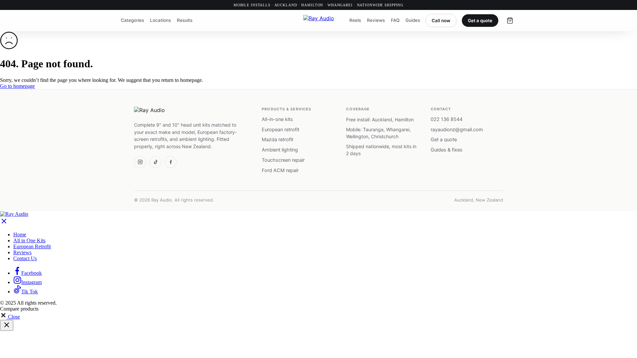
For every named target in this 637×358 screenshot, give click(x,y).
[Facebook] (171, 162)
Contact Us (25, 258)
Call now (441, 20)
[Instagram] (140, 162)
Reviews (376, 20)
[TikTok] (155, 162)
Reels (355, 20)
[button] (10, 317)
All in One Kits (29, 240)
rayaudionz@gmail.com (457, 130)
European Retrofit (32, 246)
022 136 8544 (446, 119)
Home (19, 234)
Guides (412, 20)
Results (184, 20)
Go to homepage (17, 86)
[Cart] (510, 20)
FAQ (395, 20)
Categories (132, 20)
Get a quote (480, 20)
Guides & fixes (446, 150)
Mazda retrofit (277, 140)
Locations (160, 20)
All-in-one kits (277, 119)
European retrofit (280, 130)
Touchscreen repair (283, 160)
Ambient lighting (280, 150)
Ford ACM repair (280, 170)
